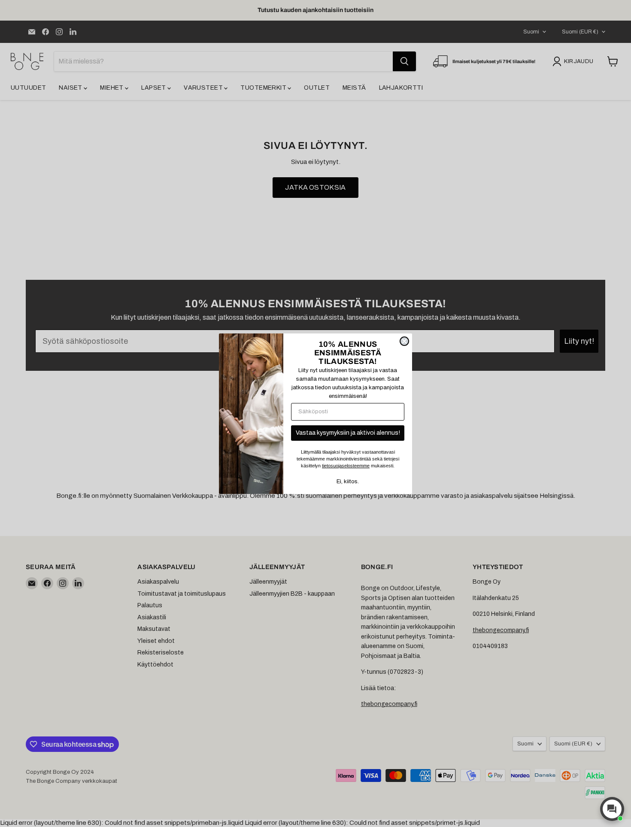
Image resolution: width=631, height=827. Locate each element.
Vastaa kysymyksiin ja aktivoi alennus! (348, 433)
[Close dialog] (404, 341)
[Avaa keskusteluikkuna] (612, 809)
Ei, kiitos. (348, 482)
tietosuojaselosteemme (346, 465)
